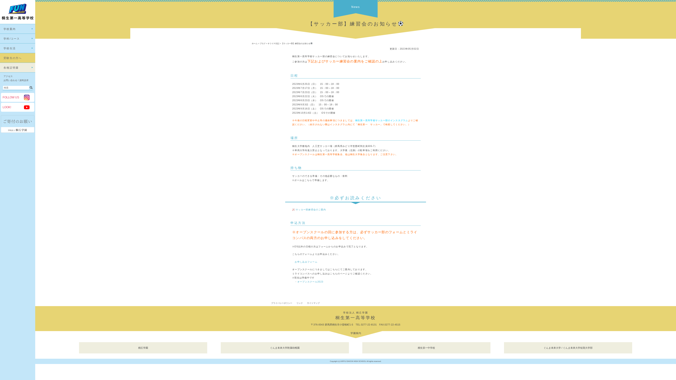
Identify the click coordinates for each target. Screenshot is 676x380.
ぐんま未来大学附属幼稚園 (285, 347)
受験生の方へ (13, 57)
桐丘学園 (143, 347)
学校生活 (10, 48)
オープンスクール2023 (310, 281)
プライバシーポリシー (281, 303)
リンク (299, 303)
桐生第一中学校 (426, 347)
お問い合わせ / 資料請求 (16, 80)
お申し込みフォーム (306, 262)
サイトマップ (313, 303)
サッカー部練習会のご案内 (311, 209)
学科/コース (12, 38)
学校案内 (10, 28)
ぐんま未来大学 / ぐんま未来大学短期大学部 (568, 347)
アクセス (8, 76)
